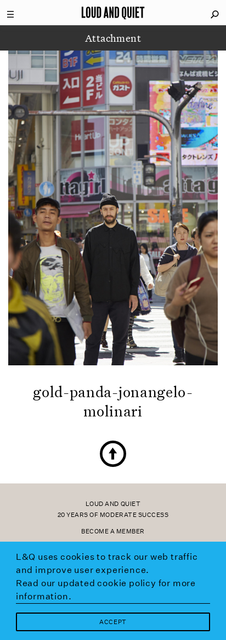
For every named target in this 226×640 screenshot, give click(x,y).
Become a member (113, 531)
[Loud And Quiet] (113, 12)
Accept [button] (112, 622)
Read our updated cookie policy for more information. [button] (106, 590)
